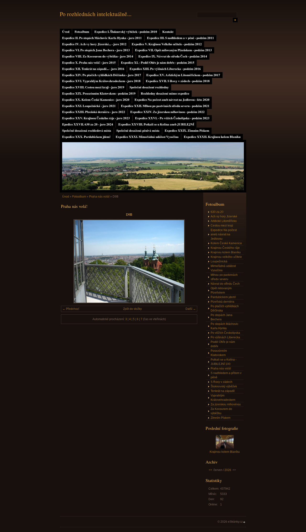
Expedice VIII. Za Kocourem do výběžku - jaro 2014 (97, 56)
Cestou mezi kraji (222, 225)
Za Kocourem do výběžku (221, 411)
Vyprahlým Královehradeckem (223, 398)
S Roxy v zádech (221, 382)
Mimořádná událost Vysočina (223, 268)
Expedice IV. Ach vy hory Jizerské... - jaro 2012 (94, 44)
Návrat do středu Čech (225, 283)
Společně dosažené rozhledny (149, 87)
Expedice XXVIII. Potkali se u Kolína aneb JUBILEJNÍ (156, 124)
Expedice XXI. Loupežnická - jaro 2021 (89, 105)
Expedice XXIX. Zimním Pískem (187, 130)
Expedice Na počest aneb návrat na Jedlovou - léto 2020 (172, 99)
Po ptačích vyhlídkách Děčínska (225, 308)
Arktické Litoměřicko (224, 221)
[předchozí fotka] (68, 261)
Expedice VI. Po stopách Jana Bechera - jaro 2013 (96, 50)
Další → (191, 309)
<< (210, 470)
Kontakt (167, 31)
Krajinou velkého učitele (226, 257)
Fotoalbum (82, 31)
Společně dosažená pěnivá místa (137, 130)
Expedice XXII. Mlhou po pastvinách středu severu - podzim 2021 (165, 105)
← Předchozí (70, 309)
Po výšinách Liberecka (225, 337)
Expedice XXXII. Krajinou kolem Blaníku (212, 136)
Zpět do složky (132, 309)
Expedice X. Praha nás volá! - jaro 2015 (89, 62)
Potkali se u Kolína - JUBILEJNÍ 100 (223, 362)
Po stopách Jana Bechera (221, 317)
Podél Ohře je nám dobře (223, 344)
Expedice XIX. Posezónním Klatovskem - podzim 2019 (99, 93)
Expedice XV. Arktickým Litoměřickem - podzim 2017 (183, 75)
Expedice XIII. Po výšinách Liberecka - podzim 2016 (165, 68)
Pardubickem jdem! (223, 297)
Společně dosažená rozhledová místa (86, 130)
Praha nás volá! (99, 196)
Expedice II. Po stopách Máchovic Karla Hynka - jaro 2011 (102, 37)
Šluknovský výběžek (224, 386)
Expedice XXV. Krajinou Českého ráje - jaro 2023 (96, 118)
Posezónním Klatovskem (219, 353)
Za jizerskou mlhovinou (226, 404)
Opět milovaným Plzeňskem (221, 290)
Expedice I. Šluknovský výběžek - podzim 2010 (125, 31)
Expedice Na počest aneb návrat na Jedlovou (224, 234)
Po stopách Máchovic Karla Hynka (224, 326)
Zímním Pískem (220, 417)
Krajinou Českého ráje (225, 247)
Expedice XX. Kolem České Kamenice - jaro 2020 (95, 99)
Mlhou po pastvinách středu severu (224, 277)
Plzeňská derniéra (222, 301)
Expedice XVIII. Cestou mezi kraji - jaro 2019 (93, 87)
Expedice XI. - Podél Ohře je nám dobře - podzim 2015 (157, 62)
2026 (227, 470)
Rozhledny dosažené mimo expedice (165, 93)
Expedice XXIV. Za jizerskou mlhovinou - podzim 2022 (167, 111)
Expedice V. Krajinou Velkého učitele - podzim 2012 (167, 44)
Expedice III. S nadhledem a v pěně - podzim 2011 (180, 37)
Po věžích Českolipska (225, 332)
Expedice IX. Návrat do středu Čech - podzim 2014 (172, 56)
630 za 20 (217, 212)
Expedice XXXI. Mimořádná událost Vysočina (147, 136)
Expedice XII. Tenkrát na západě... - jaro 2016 (93, 68)
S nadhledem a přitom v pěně (226, 375)
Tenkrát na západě (223, 391)
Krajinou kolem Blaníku (226, 252)
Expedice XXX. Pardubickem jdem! (86, 136)
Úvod (65, 31)
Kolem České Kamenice (226, 243)
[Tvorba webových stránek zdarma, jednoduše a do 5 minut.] (244, 522)
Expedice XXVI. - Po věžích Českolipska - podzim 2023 (172, 118)
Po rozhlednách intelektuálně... (95, 14)
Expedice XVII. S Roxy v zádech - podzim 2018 (178, 81)
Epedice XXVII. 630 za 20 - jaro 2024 (87, 124)
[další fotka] (189, 261)
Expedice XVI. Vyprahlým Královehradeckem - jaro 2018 (101, 81)
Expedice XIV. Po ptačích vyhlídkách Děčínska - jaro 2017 (101, 75)
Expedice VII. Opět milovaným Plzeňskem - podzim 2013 (173, 50)
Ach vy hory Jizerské (224, 216)
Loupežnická (219, 261)
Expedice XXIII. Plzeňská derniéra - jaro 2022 (93, 111)
